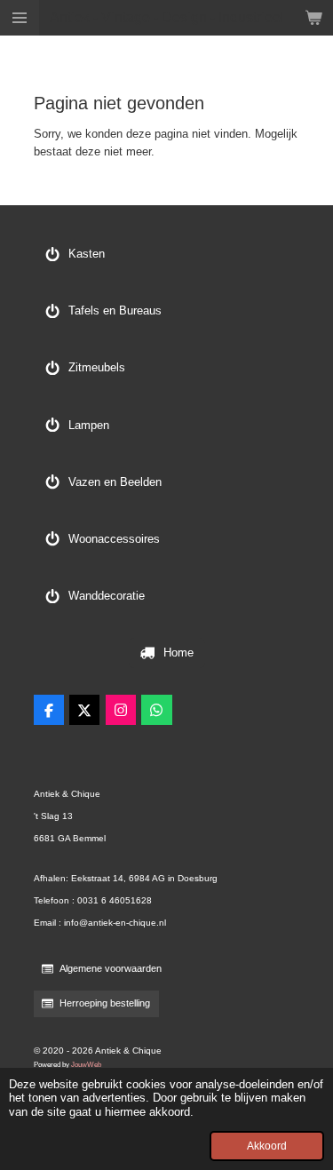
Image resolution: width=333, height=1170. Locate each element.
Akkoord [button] (267, 1145)
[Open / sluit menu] (19, 18)
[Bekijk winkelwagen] (313, 18)
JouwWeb (86, 1064)
